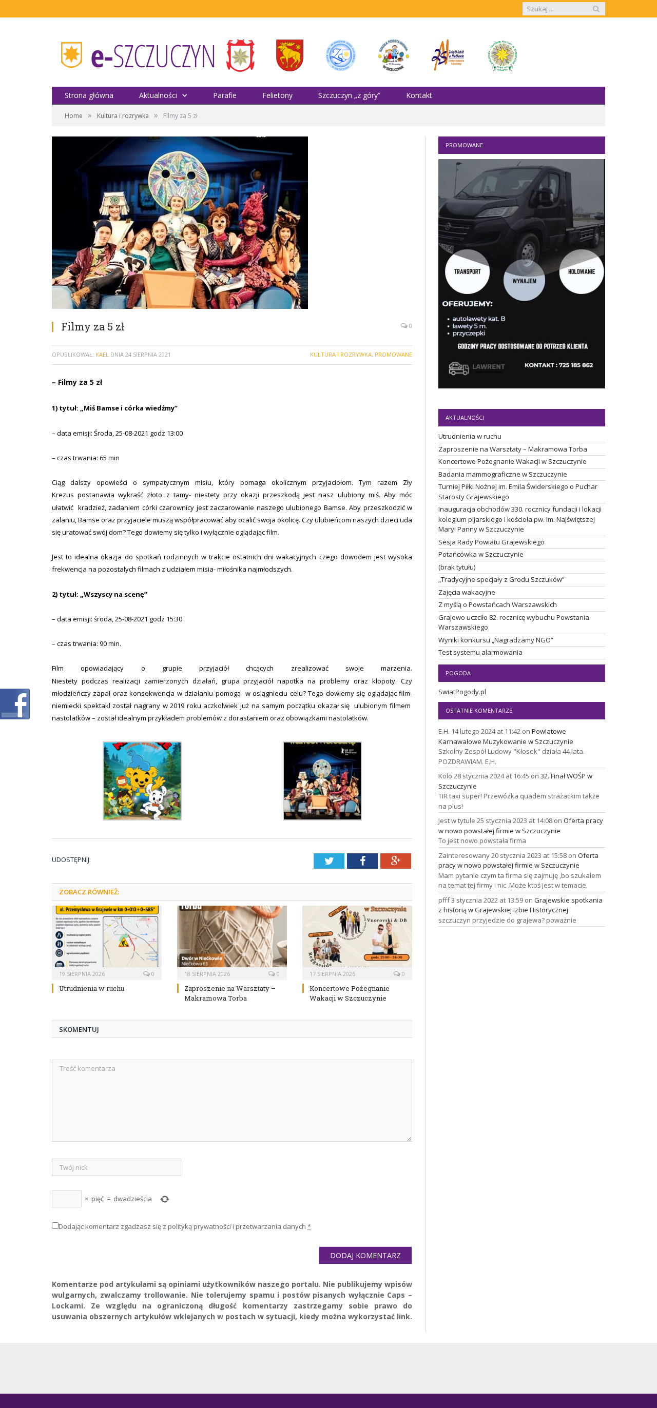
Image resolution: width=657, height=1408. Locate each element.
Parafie (225, 95)
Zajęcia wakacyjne (466, 592)
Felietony (277, 95)
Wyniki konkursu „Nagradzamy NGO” (495, 639)
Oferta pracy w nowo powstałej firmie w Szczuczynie (520, 825)
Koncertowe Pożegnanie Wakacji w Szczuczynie (350, 993)
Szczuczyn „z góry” (349, 95)
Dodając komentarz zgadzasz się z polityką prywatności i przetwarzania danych (185, 1226)
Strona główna (89, 95)
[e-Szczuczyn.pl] (134, 52)
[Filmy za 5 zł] (232, 223)
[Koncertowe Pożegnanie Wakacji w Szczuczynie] (357, 941)
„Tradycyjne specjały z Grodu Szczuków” (501, 579)
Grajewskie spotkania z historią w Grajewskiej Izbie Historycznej (520, 905)
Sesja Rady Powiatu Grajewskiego (491, 541)
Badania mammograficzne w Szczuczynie (502, 474)
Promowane (393, 354)
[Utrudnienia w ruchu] (107, 941)
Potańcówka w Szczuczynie (481, 554)
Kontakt (419, 95)
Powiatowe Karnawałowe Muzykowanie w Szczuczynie (505, 736)
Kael (102, 354)
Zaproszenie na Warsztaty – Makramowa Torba (230, 993)
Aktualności (158, 95)
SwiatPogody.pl (462, 691)
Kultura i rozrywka (341, 354)
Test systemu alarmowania (480, 652)
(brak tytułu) (456, 567)
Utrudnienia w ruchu (91, 988)
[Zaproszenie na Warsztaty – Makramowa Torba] (232, 941)
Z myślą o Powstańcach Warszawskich (497, 604)
